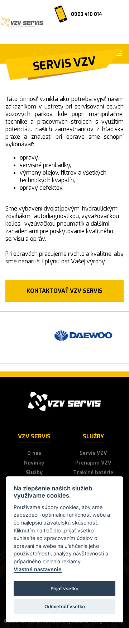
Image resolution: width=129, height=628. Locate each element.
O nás (34, 453)
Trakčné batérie (93, 472)
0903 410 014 (86, 14)
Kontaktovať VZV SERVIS (64, 291)
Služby (34, 472)
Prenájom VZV (93, 463)
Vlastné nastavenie (38, 569)
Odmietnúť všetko (64, 606)
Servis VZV (93, 453)
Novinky (34, 463)
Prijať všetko (64, 588)
